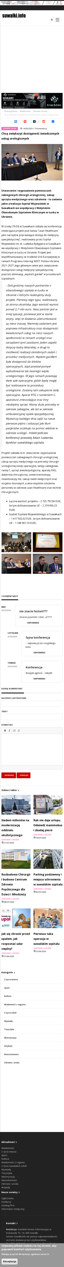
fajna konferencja (38, 637)
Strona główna (11, 111)
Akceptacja (9, 1261)
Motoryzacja (10, 1038)
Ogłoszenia (7, 1198)
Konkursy (6, 1201)
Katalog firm (8, 1205)
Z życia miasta (11, 979)
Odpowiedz (33, 622)
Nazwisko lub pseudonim (13, 698)
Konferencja (34, 667)
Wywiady (8, 1021)
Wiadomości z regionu (15, 1004)
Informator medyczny (13, 1208)
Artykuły (8, 1046)
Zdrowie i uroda (40, 111)
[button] (5, 731)
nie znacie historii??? (33, 611)
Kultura (7, 996)
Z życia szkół (10, 1013)
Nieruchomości (11, 1054)
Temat (4, 711)
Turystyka (9, 1029)
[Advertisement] (32, 59)
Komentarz (7, 725)
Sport (7, 988)
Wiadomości (25, 111)
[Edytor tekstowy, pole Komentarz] (32, 753)
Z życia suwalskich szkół (14, 1165)
